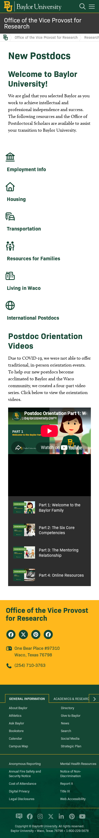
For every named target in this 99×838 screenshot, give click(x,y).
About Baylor (18, 707)
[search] (80, 7)
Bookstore (16, 730)
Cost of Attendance (22, 783)
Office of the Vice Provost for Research (42, 23)
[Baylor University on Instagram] (39, 818)
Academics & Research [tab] (72, 698)
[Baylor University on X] (50, 818)
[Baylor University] (32, 6)
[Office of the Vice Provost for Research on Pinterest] (36, 634)
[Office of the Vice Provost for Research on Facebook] (11, 634)
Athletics (15, 715)
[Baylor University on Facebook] (29, 818)
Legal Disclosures (21, 798)
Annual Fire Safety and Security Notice (25, 773)
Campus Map (18, 746)
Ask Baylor (16, 723)
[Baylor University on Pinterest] (71, 818)
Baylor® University (44, 826)
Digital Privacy (19, 791)
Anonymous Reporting (25, 763)
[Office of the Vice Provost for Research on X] (23, 634)
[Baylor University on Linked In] (60, 818)
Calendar (15, 738)
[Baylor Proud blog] (18, 818)
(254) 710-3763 (29, 665)
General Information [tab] (27, 698)
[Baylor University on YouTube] (81, 818)
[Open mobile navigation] (92, 7)
